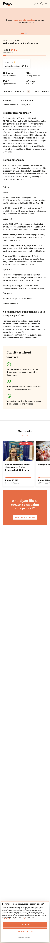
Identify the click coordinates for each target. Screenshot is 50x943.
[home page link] (7, 4)
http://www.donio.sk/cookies (15, 919)
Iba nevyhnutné (25, 931)
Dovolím (25, 924)
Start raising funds (25, 517)
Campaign (7, 91)
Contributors (22, 91)
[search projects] (41, 3)
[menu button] (45, 3)
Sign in (35, 3)
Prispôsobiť (24, 938)
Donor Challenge (41, 91)
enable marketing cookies (23, 20)
